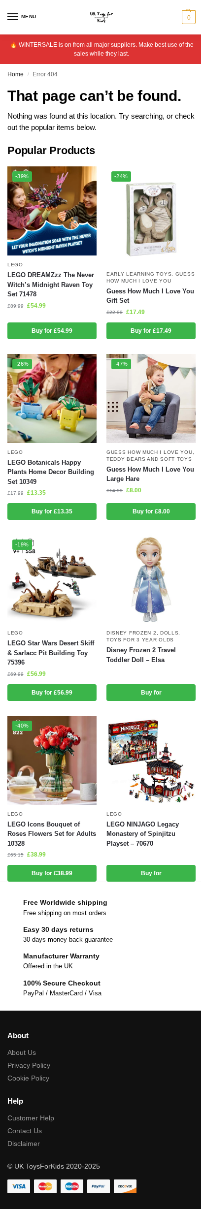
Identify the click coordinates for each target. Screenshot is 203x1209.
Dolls (169, 633)
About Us (21, 1052)
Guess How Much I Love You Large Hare (150, 474)
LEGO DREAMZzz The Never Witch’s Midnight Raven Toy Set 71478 (50, 284)
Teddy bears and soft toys (149, 459)
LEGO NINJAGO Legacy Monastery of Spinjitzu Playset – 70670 (142, 834)
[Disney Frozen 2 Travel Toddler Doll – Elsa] (151, 579)
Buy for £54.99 (52, 330)
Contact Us (24, 1131)
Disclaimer (23, 1143)
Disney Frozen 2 (131, 633)
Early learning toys (138, 274)
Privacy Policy (28, 1065)
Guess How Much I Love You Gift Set (150, 296)
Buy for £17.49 (151, 330)
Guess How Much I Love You (149, 452)
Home (15, 74)
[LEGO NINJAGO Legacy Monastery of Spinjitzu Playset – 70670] (151, 760)
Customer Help (30, 1118)
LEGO (15, 264)
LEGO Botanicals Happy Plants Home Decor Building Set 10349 (50, 472)
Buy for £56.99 (52, 692)
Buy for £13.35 (52, 511)
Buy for (151, 692)
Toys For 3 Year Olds (140, 639)
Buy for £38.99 (52, 873)
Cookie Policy (28, 1078)
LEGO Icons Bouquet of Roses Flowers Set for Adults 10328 (51, 834)
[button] (187, 17)
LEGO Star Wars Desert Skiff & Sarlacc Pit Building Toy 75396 (50, 652)
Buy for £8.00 (151, 511)
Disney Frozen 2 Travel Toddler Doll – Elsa (141, 655)
